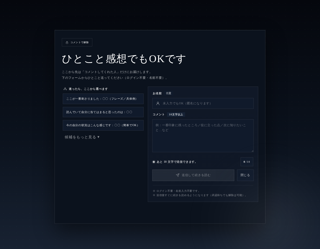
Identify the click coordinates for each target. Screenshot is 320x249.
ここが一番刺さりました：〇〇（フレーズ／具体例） (102, 98)
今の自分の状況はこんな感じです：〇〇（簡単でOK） (103, 125)
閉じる (245, 175)
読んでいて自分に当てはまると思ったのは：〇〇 (99, 112)
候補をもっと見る (80, 137)
